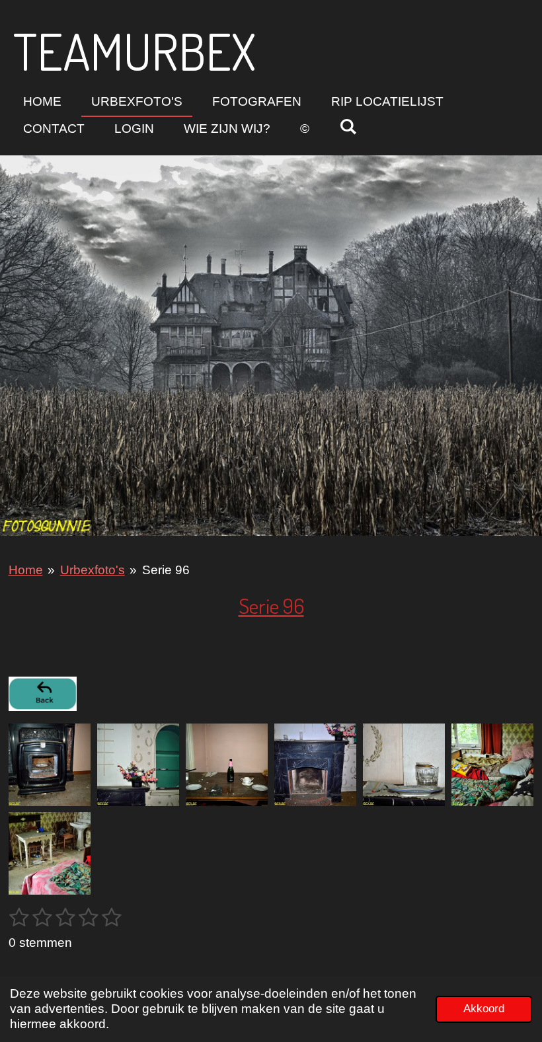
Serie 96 (166, 570)
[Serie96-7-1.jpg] (49, 853)
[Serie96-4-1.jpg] (315, 764)
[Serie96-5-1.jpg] (404, 764)
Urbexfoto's (92, 570)
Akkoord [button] (483, 1008)
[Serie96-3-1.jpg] (138, 764)
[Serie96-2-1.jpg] (226, 764)
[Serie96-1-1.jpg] (49, 764)
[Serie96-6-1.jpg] (492, 764)
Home (26, 570)
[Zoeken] (348, 127)
